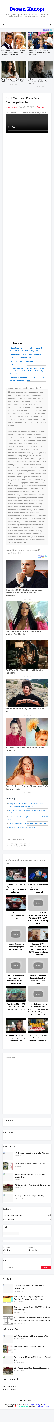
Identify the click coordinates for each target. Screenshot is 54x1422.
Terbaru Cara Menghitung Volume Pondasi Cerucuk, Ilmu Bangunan (29, 1297)
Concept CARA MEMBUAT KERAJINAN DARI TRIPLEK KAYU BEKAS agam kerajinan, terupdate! (38, 949)
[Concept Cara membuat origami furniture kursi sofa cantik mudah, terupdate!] (38, 874)
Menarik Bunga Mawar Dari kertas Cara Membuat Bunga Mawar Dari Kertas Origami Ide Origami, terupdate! (38, 1009)
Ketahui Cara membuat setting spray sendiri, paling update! (15, 1037)
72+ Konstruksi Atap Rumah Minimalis (32, 1185)
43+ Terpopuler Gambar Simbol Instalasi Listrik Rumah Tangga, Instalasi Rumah (32, 1319)
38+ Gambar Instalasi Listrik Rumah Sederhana (30, 1287)
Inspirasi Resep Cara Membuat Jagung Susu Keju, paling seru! (16, 946)
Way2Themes (23, 1406)
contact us (31, 1247)
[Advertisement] (27, 240)
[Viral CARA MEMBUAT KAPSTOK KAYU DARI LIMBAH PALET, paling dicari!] (16, 994)
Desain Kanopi (27, 8)
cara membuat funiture (16, 840)
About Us (38, 1404)
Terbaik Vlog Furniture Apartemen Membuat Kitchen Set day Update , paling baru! (16, 888)
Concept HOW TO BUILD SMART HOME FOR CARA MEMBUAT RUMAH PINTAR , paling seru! (27, 371)
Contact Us (45, 1404)
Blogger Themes (43, 1406)
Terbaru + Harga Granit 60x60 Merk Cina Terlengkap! (32, 1308)
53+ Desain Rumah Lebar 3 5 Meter (30, 1163)
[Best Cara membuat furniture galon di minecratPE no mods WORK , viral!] (16, 965)
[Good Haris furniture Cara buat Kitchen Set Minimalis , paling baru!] (38, 1025)
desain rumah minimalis (27, 1215)
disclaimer (7, 1250)
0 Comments (39, 107)
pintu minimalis (27, 1219)
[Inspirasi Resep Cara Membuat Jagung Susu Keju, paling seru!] (16, 934)
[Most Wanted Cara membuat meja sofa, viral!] (16, 903)
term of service (33, 1253)
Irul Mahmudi (12, 107)
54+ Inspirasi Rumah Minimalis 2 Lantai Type (30, 1175)
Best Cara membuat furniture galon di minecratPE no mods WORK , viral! (15, 979)
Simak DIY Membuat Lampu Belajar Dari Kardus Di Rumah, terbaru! (38, 979)
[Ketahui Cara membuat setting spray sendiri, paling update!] (16, 1025)
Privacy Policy (29, 1404)
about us (6, 1247)
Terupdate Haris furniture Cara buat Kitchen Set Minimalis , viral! (27, 823)
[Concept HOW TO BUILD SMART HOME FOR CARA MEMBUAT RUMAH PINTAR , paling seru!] (38, 903)
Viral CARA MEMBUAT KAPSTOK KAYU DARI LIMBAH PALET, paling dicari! (16, 1008)
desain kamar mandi (11, 1234)
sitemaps (6, 1253)
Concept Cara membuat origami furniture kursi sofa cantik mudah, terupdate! (38, 888)
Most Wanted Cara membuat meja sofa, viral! (21, 827)
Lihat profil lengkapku (9, 1389)
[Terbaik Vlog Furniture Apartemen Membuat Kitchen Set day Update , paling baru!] (16, 874)
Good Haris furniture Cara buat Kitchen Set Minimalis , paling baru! (38, 1037)
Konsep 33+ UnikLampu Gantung (29, 1195)
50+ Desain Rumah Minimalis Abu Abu (32, 1153)
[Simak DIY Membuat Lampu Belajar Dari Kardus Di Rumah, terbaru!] (38, 965)
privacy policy (33, 1250)
